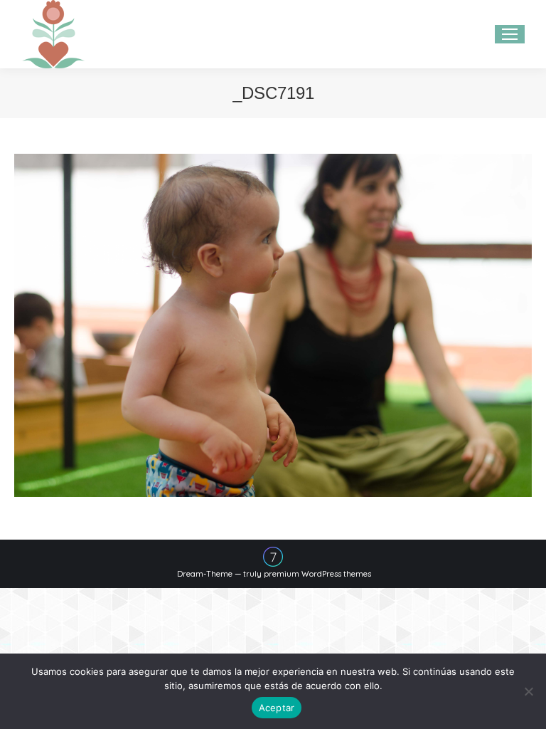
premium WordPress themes (317, 574)
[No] (528, 691)
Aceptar (277, 707)
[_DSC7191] (273, 325)
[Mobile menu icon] (510, 34)
